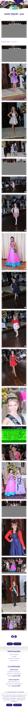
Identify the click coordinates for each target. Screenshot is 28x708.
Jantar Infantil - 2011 (14, 14)
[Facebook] (12, 637)
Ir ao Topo (17, 643)
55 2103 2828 (16, 676)
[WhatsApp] (15, 637)
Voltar (10, 643)
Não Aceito (17, 705)
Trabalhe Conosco (14, 660)
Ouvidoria (14, 656)
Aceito (9, 705)
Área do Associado (14, 654)
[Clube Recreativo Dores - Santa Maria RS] (3, 5)
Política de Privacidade (14, 658)
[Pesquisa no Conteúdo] (18, 3)
